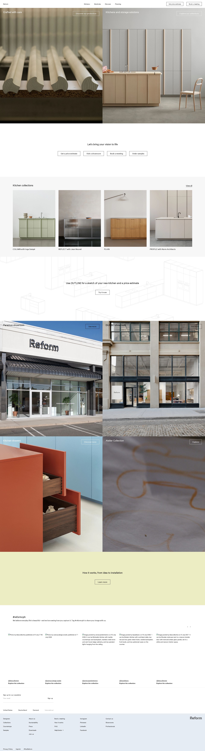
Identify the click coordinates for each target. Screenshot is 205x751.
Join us (31, 734)
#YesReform (28, 749)
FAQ (55, 726)
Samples (6, 730)
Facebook (83, 730)
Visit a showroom (93, 153)
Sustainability (33, 722)
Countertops (7, 726)
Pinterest (83, 722)
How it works (58, 722)
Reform (5, 4)
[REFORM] (196, 718)
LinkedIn (83, 726)
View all (189, 185)
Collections (7, 722)
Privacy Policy (8, 749)
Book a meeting (116, 153)
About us (32, 719)
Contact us (109, 719)
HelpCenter (58, 730)
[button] (25, 657)
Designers (6, 719)
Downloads (32, 730)
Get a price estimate (69, 153)
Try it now (102, 292)
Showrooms (110, 722)
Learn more (102, 582)
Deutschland (22, 710)
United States (7, 710)
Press (31, 726)
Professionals (110, 726)
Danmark (36, 710)
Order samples (138, 153)
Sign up (50, 698)
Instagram (83, 719)
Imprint (18, 749)
